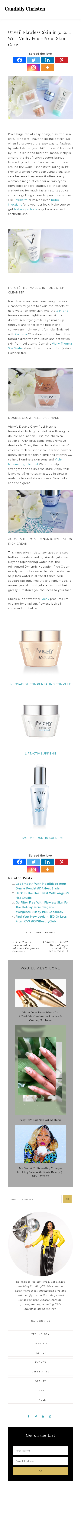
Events (40, 1362)
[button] (73, 7)
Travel (40, 1400)
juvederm (21, 200)
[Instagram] (33, 67)
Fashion (40, 1353)
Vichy (45, 599)
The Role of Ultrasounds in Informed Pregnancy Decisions (25, 946)
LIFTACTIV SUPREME (40, 753)
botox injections (25, 209)
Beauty (50, 932)
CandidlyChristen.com (25, 9)
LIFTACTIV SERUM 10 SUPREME (40, 838)
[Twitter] (33, 60)
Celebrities (40, 1371)
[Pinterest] (61, 60)
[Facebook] (19, 60)
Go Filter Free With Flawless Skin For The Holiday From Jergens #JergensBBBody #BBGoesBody (42, 907)
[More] (47, 67)
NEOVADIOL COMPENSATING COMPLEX (40, 684)
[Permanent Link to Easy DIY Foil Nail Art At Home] (40, 1113)
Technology (40, 1334)
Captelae (21, 334)
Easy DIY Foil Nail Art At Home (40, 1119)
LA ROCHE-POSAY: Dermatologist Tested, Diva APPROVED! (56, 946)
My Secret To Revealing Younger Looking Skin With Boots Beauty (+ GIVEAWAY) (40, 1172)
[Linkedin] (47, 60)
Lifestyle (41, 1343)
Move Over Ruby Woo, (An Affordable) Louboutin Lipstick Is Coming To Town (40, 1016)
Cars (40, 1390)
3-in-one (62, 310)
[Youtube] (44, 1416)
